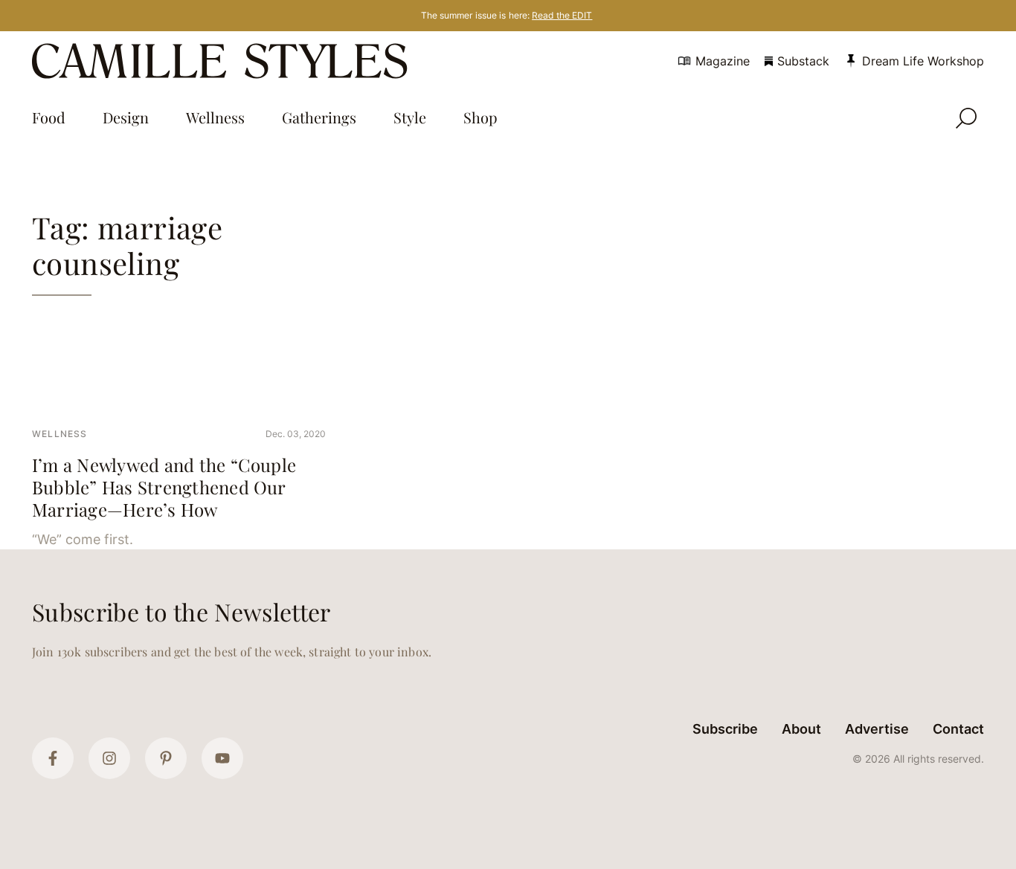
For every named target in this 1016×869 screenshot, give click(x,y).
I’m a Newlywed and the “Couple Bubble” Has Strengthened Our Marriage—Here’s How (164, 487)
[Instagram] (109, 758)
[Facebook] (53, 758)
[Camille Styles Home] (223, 61)
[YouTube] (222, 758)
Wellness (60, 433)
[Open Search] (966, 118)
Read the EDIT (562, 15)
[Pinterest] (166, 758)
